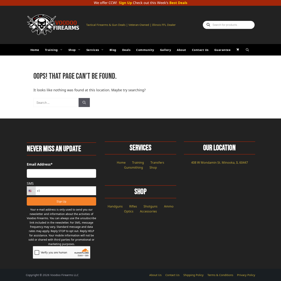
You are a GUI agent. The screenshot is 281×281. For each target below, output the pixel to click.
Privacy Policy (246, 275)
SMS (30, 183)
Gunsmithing (133, 167)
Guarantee (222, 50)
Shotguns (151, 206)
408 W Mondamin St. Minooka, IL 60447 (219, 162)
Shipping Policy (193, 275)
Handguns (115, 206)
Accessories (148, 211)
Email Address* (40, 164)
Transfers (157, 162)
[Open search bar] (248, 49)
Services (92, 50)
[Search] (84, 102)
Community (145, 50)
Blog (113, 50)
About (181, 50)
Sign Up (125, 3)
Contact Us (200, 50)
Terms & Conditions (220, 275)
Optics (128, 211)
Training (51, 50)
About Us (155, 275)
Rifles (133, 206)
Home (34, 50)
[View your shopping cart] (237, 50)
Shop (72, 50)
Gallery (165, 50)
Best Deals (178, 3)
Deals (126, 50)
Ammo (169, 206)
